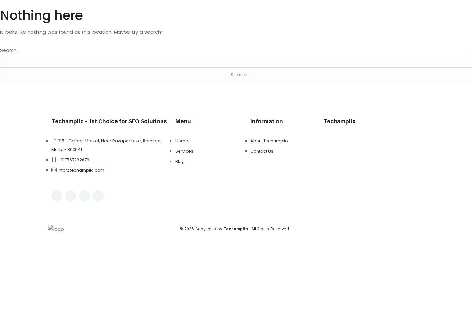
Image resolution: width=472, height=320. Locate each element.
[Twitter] (98, 195)
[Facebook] (56, 195)
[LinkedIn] (84, 195)
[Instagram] (70, 195)
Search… (10, 50)
